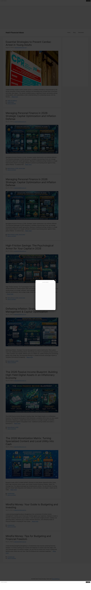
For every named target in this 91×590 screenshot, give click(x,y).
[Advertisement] (45, 296)
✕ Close (88, 582)
